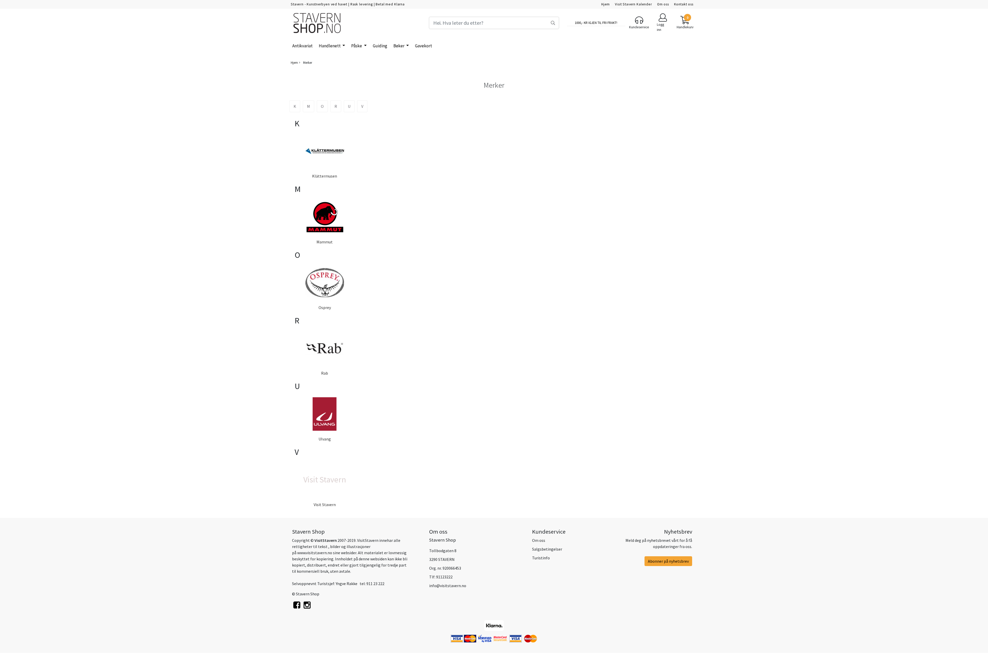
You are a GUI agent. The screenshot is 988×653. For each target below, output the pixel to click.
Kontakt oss (683, 4)
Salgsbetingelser (547, 549)
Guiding (380, 46)
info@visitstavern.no (447, 585)
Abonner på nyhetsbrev (668, 561)
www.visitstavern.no (314, 552)
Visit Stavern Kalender (633, 4)
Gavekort (423, 46)
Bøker (399, 46)
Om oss (663, 4)
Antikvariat (302, 46)
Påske (357, 46)
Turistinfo (541, 557)
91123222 (444, 576)
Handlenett (330, 46)
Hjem (605, 4)
